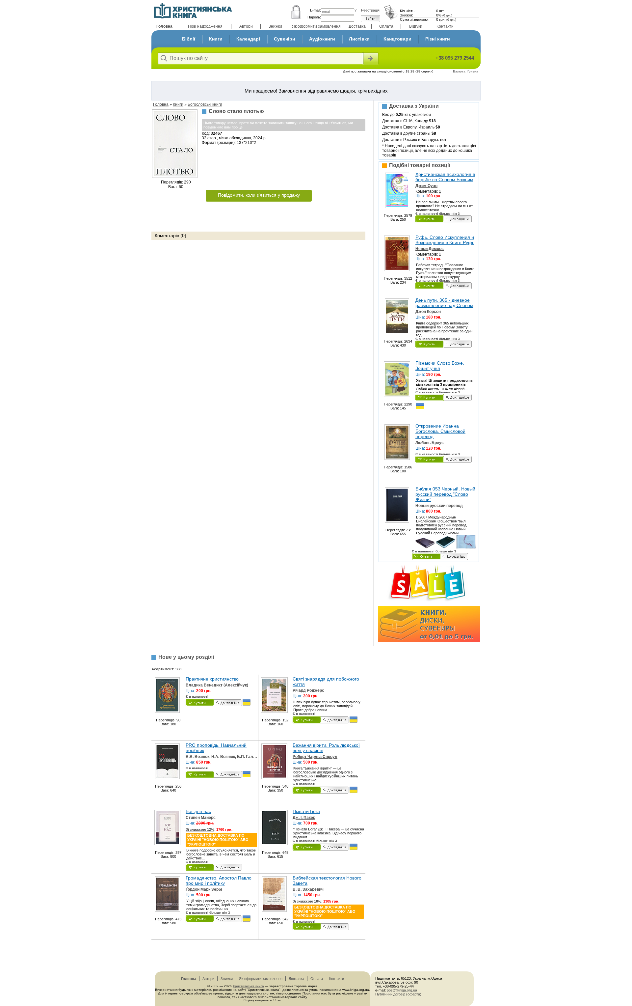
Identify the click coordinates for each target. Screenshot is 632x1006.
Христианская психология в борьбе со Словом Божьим (445, 177)
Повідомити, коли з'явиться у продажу (259, 195)
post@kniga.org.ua (402, 990)
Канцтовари (397, 39)
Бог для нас (198, 811)
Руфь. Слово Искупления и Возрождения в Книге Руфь (444, 240)
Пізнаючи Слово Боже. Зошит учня (439, 365)
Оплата (386, 26)
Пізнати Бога (306, 811)
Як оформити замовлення (316, 26)
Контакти (445, 26)
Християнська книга (248, 986)
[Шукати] (370, 58)
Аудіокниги (322, 39)
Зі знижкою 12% (200, 829)
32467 (216, 133)
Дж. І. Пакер (304, 817)
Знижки (275, 26)
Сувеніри (284, 39)
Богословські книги (205, 104)
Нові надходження (205, 26)
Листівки (359, 39)
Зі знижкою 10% (307, 901)
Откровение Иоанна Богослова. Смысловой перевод (440, 431)
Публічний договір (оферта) (398, 994)
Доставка (357, 26)
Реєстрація (370, 10)
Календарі (248, 39)
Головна (164, 26)
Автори (246, 26)
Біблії (188, 39)
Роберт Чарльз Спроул (315, 756)
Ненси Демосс (429, 248)
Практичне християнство (212, 679)
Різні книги (437, 39)
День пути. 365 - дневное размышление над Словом (444, 302)
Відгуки (415, 26)
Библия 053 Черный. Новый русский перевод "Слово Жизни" (445, 494)
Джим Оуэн (426, 185)
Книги (216, 39)
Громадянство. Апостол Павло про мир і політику (218, 880)
